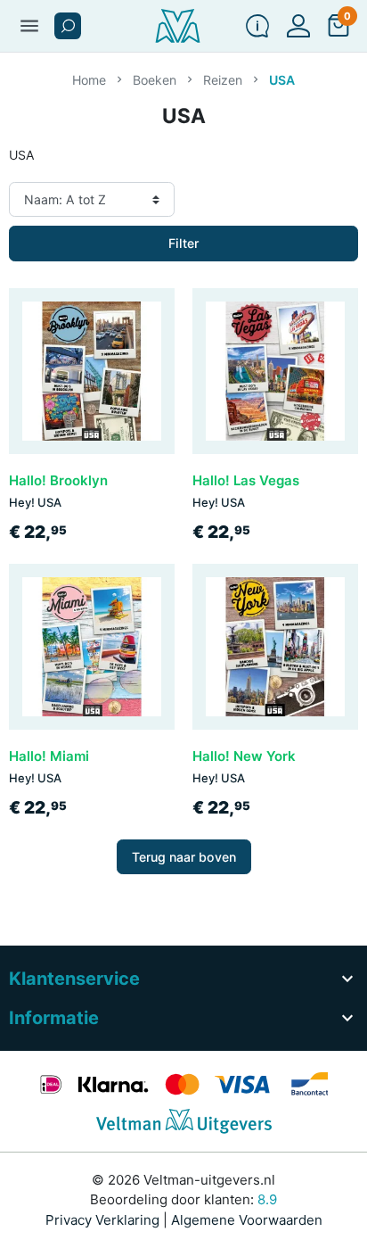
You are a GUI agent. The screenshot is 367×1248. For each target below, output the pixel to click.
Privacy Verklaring (102, 1219)
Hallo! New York (244, 756)
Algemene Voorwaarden (246, 1219)
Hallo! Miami (49, 756)
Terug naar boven (184, 856)
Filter (183, 243)
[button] (67, 25)
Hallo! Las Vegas (245, 480)
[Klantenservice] (257, 26)
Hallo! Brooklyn (58, 480)
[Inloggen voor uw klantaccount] (298, 26)
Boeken (154, 79)
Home (89, 79)
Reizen (222, 79)
